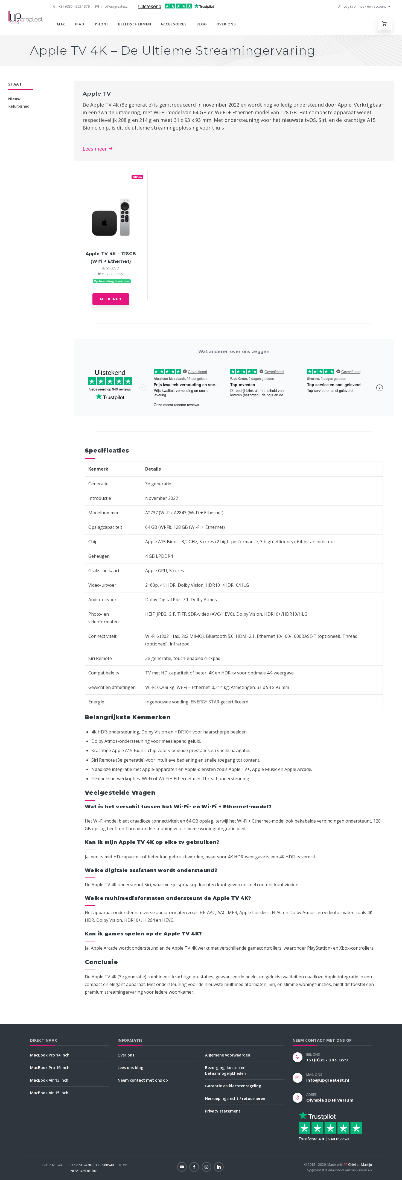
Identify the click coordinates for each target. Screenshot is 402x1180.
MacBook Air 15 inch (49, 1092)
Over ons (226, 24)
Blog (201, 24)
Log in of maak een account (364, 6)
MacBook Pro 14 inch (49, 1055)
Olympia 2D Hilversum (329, 1100)
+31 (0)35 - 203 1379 (74, 6)
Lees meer (95, 148)
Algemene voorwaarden (227, 1055)
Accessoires (174, 24)
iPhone (101, 24)
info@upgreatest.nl (115, 6)
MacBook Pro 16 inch (49, 1067)
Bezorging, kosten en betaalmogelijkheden (225, 1070)
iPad (79, 24)
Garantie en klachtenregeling (233, 1085)
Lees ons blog (130, 1067)
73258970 (53, 1165)
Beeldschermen (135, 24)
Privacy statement (222, 1111)
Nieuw (14, 98)
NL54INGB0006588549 (92, 1165)
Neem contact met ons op (143, 1080)
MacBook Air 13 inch (49, 1080)
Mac (61, 24)
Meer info (110, 299)
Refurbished (18, 106)
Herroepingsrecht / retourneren (235, 1098)
